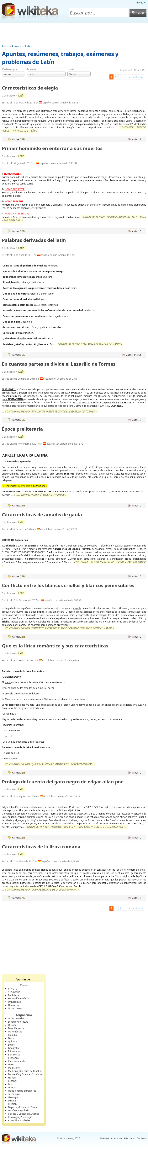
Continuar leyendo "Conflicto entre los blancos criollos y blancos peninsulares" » (59, 628)
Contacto (141, 1138)
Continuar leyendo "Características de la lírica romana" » (42, 889)
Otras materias (16, 1018)
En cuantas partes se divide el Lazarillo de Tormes (58, 364)
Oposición (13, 1005)
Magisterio (14, 1067)
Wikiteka (104, 1138)
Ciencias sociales (17, 1061)
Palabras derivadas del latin (34, 240)
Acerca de (116, 1138)
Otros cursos (15, 1008)
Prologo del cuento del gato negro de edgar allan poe (63, 781)
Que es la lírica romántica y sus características (55, 645)
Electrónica (14, 1054)
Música (12, 1100)
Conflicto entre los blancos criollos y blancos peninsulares (68, 585)
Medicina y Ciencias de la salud (24, 1071)
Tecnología (14, 1094)
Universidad (14, 1001)
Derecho (12, 1064)
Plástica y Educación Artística (23, 1113)
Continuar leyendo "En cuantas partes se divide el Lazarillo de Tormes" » (51, 411)
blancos (64, 615)
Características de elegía (30, 88)
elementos (23, 693)
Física (11, 1038)
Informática (14, 1051)
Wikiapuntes (66, 1138)
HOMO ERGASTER (15, 189)
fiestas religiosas (99, 473)
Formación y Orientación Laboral (25, 1074)
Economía (13, 1058)
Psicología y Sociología (20, 1117)
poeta (7, 682)
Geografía (13, 1048)
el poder (21, 338)
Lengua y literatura (18, 1021)
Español (12, 1081)
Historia (12, 1025)
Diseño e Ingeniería (18, 1110)
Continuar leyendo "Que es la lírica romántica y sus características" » (50, 764)
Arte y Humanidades (19, 1120)
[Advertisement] (74, 33)
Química (12, 1041)
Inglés (11, 1044)
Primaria (12, 988)
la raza (48, 611)
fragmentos (24, 486)
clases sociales (47, 615)
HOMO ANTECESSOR (16, 213)
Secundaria (14, 992)
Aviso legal (129, 1138)
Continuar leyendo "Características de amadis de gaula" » (74, 563)
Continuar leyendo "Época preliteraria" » (40, 495)
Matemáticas (15, 1031)
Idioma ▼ (141, 2)
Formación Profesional (20, 998)
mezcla (77, 608)
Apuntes (17, 46)
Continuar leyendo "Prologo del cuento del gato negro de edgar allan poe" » (76, 827)
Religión (12, 1104)
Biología (12, 1035)
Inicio (5, 46)
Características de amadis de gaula (42, 514)
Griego (11, 1087)
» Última (138, 77)
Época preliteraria (22, 429)
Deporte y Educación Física (22, 1107)
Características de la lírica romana (41, 846)
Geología (13, 1097)
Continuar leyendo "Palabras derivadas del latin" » (90, 344)
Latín (28, 46)
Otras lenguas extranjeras (22, 1090)
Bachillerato (14, 995)
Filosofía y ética (16, 1028)
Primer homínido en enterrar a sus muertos (52, 148)
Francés (12, 1077)
